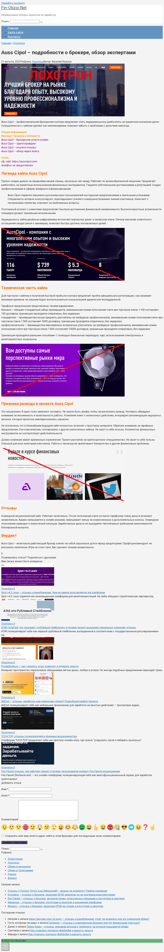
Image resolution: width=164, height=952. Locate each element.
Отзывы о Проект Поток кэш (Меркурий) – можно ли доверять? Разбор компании (57, 890)
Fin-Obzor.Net (14, 7)
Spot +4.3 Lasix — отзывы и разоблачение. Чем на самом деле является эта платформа (53, 592)
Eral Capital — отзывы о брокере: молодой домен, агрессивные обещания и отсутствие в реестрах (66, 898)
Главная (13, 28)
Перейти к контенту (13, 3)
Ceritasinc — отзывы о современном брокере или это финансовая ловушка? (94, 922)
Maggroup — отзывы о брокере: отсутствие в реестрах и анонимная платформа (55, 902)
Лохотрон (37, 61)
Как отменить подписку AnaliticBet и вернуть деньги (61, 930)
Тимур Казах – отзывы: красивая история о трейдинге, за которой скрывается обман (77, 926)
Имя (4, 789)
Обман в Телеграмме (20, 870)
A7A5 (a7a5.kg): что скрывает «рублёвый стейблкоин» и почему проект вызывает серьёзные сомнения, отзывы (68, 627)
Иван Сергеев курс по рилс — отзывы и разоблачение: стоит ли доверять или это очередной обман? (89, 919)
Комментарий (9, 819)
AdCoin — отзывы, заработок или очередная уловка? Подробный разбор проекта (49, 701)
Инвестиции (15, 858)
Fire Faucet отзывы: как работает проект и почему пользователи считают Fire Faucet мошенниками (60, 771)
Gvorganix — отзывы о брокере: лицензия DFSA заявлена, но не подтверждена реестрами (61, 894)
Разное (12, 874)
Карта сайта (15, 32)
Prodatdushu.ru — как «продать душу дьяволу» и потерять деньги (39, 666)
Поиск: (5, 21)
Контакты (14, 36)
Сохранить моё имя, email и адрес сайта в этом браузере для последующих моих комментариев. (63, 835)
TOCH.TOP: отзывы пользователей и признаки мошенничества (39, 736)
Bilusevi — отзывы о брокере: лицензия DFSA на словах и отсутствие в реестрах (55, 906)
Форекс (12, 878)
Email (5, 795)
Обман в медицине (19, 866)
